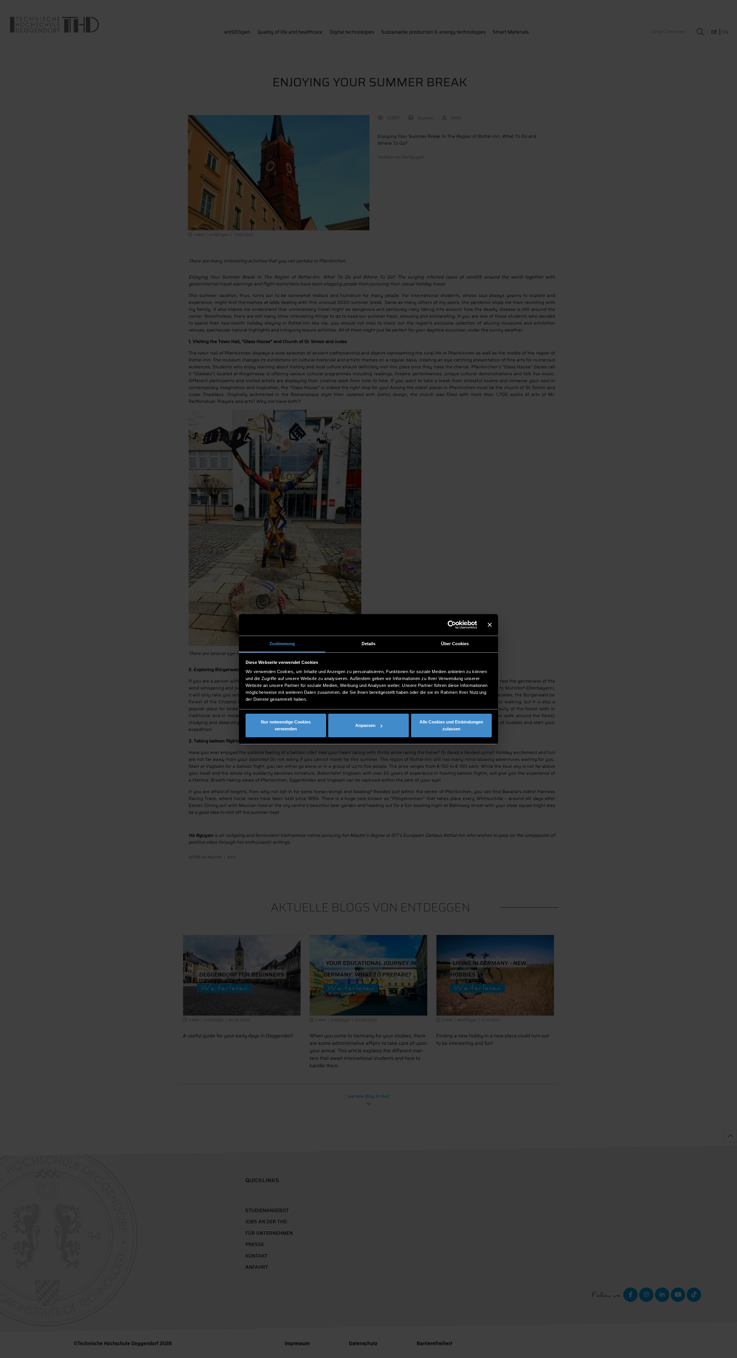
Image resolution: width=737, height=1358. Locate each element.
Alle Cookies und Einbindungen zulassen (451, 725)
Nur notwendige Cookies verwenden (286, 725)
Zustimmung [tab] (282, 643)
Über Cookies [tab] (455, 643)
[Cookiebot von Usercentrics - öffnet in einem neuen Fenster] (452, 624)
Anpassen (365, 725)
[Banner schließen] (490, 625)
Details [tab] (369, 643)
